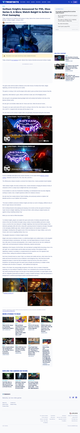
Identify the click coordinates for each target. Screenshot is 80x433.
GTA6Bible (45, 422)
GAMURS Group (75, 425)
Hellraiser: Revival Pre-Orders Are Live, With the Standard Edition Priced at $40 (20, 385)
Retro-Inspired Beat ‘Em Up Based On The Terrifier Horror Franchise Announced (8, 350)
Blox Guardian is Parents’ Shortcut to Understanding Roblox (72, 58)
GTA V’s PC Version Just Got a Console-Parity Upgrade (34, 327)
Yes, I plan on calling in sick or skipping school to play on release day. (67, 20)
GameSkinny (52, 419)
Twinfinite (53, 415)
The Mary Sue (75, 419)
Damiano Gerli (31, 329)
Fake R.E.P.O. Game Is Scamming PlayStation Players (8, 327)
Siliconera (53, 417)
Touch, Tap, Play (44, 420)
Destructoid (75, 417)
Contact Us (12, 402)
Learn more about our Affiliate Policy (8, 310)
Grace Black (18, 335)
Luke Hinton (31, 356)
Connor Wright (5, 354)
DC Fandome (14, 60)
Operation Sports (62, 419)
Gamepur (64, 415)
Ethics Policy (5, 404)
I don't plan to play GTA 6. (64, 26)
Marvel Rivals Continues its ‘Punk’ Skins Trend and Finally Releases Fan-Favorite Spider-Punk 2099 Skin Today (21, 330)
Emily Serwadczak (6, 329)
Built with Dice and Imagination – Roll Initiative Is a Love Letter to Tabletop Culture (72, 77)
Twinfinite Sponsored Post (46, 364)
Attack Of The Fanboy (73, 415)
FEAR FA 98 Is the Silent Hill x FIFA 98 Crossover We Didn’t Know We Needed (46, 328)
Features (22, 2)
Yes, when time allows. (63, 23)
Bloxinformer (75, 420)
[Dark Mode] (71, 2)
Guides (33, 2)
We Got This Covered (61, 417)
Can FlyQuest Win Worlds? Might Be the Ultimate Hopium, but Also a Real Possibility (72, 67)
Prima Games (45, 417)
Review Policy (13, 404)
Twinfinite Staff (69, 61)
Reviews (38, 2)
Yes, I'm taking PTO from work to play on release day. (67, 16)
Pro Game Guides (44, 415)
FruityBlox (64, 420)
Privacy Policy (5, 406)
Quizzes (44, 2)
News (28, 2)
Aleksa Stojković (69, 70)
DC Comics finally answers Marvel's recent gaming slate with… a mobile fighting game (33, 385)
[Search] (69, 2)
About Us (4, 402)
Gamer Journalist (44, 419)
